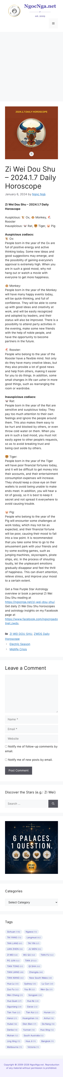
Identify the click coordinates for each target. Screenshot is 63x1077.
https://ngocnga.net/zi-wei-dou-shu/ (29, 602)
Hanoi (12, 1018)
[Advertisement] (31, 65)
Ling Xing (13, 1041)
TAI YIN (33, 943)
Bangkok (47, 1041)
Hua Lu (13, 983)
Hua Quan (14, 1001)
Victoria (33, 1047)
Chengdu (36, 972)
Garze (32, 1006)
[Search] (53, 804)
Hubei (12, 1024)
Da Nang (48, 1024)
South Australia (34, 1035)
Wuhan (12, 1035)
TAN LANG (14, 943)
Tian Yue (13, 1012)
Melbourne (14, 1047)
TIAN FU (47, 954)
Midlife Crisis (18, 649)
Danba (12, 1029)
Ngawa (31, 931)
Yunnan (29, 1029)
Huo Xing (47, 1029)
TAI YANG (14, 937)
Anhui (49, 1018)
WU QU (29, 954)
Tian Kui (32, 1012)
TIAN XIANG (15, 977)
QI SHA (34, 966)
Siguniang (14, 1006)
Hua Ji (31, 1041)
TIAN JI (31, 960)
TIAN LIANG (15, 972)
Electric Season (20, 644)
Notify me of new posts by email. (30, 759)
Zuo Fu (13, 989)
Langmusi (34, 937)
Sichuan (13, 931)
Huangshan (30, 1018)
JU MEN (34, 949)
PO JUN (13, 960)
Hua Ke (33, 1001)
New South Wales (40, 977)
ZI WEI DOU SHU (21, 634)
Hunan (49, 1012)
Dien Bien (29, 1024)
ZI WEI (12, 954)
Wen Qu (46, 989)
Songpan (35, 995)
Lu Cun (47, 983)
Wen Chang (15, 995)
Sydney (30, 983)
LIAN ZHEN (15, 949)
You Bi (29, 989)
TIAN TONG (15, 966)
